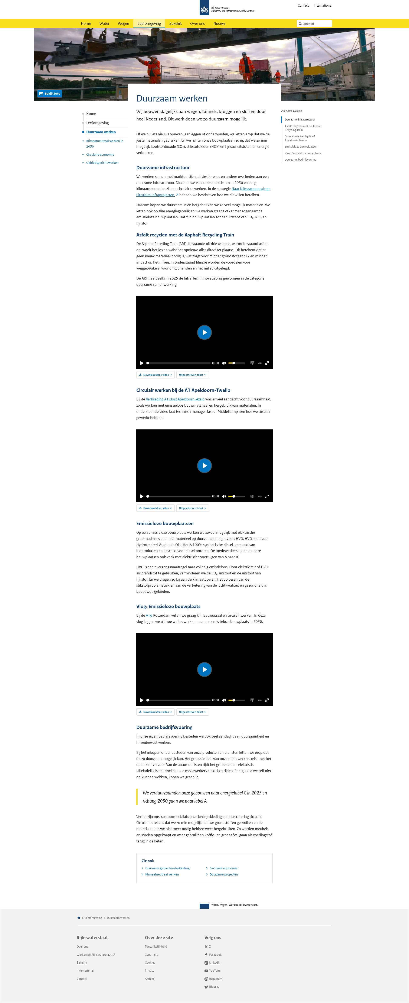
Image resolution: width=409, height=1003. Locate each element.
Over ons (197, 23)
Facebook (215, 955)
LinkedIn (214, 962)
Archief (149, 979)
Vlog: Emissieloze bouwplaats (303, 153)
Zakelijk (175, 23)
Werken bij (94, 955)
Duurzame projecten (224, 874)
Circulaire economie (100, 154)
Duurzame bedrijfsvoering (300, 159)
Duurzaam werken (101, 132)
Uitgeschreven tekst (191, 375)
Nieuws (219, 23)
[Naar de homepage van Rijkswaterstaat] (228, 9)
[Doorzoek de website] (300, 23)
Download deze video (156, 375)
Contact (303, 5)
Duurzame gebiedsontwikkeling (167, 868)
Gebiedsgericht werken (102, 163)
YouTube (214, 971)
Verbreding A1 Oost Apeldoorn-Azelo (175, 399)
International (323, 5)
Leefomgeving (149, 23)
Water (104, 23)
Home (86, 23)
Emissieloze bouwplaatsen (301, 146)
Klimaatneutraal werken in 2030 (104, 143)
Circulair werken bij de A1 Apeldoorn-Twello (300, 138)
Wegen (123, 23)
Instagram (215, 979)
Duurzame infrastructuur (300, 119)
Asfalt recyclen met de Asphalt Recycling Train (303, 128)
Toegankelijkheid (156, 946)
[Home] (78, 918)
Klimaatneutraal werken (162, 874)
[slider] (178, 363)
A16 (149, 615)
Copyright (151, 955)
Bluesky (214, 987)
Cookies (150, 962)
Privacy (149, 971)
